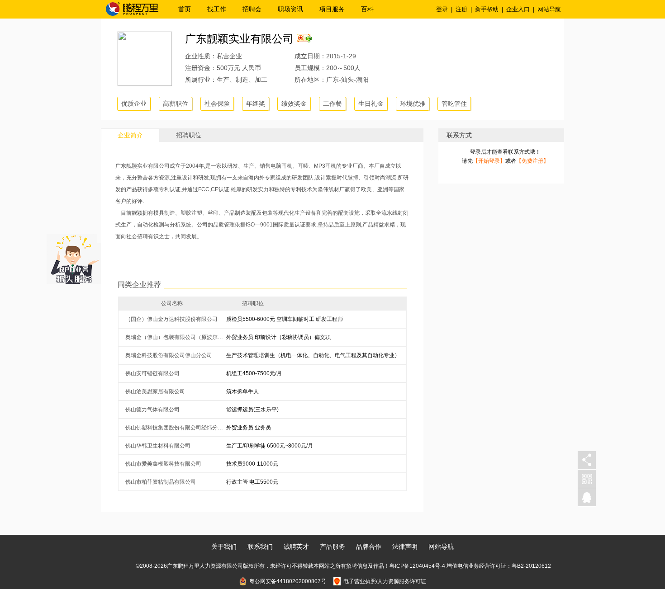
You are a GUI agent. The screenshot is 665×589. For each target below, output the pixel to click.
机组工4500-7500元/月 (254, 373)
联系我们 (260, 546)
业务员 (263, 427)
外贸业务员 (239, 337)
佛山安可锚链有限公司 (152, 373)
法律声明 (405, 546)
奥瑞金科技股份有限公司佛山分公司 (168, 355)
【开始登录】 (489, 161)
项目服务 (332, 9)
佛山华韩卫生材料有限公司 (157, 446)
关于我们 (224, 546)
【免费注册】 (532, 161)
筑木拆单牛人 (242, 391)
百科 (367, 9)
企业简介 (130, 135)
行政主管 (237, 482)
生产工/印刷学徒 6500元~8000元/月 (269, 446)
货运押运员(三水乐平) (252, 409)
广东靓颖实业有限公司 (239, 39)
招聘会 (251, 9)
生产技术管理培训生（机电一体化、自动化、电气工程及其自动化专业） (313, 355)
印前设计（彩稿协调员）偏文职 (293, 337)
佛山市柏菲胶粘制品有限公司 (160, 482)
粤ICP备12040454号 (415, 566)
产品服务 (332, 546)
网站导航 (549, 9)
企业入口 (518, 9)
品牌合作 (368, 546)
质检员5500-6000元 (250, 319)
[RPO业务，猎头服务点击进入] (74, 257)
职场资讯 (290, 9)
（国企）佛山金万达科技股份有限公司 (171, 319)
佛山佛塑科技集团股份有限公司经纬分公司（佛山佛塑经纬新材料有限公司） (175, 427)
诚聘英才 (296, 546)
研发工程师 (329, 319)
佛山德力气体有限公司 (152, 409)
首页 (184, 9)
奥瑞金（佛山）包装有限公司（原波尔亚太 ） (175, 337)
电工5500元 (263, 482)
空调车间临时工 (295, 319)
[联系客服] (587, 497)
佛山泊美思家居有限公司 (155, 391)
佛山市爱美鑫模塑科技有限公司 (163, 464)
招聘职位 (188, 135)
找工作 (216, 9)
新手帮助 (487, 9)
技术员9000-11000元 (252, 464)
